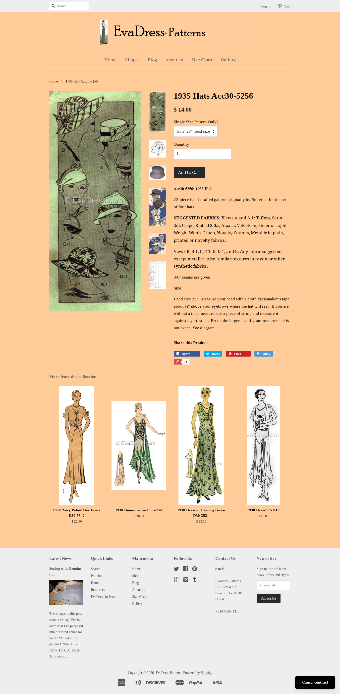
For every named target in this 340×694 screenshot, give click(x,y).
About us (174, 60)
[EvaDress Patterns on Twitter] (176, 570)
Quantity (181, 144)
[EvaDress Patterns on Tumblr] (194, 580)
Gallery (228, 60)
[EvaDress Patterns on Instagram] (185, 580)
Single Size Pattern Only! (196, 122)
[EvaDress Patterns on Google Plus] (176, 580)
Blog (152, 60)
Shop (130, 60)
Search (95, 569)
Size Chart (202, 60)
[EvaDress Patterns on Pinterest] (194, 570)
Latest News (60, 558)
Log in (266, 6)
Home (111, 60)
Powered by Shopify (197, 673)
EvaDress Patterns (168, 673)
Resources (98, 590)
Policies (96, 576)
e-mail (219, 569)
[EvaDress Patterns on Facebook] (185, 570)
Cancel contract (315, 682)
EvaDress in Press (103, 597)
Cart (287, 6)
